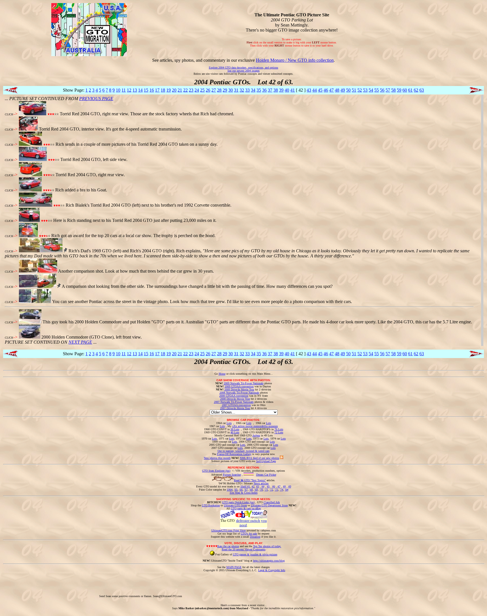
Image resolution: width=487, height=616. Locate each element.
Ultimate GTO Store (235, 505)
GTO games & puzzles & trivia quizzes (255, 554)
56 (382, 90)
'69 (256, 489)
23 (191, 90)
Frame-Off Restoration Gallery (234, 454)
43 (309, 90)
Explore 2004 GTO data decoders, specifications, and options (243, 67)
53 (365, 90)
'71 (266, 489)
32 (242, 90)
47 (331, 90)
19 (168, 90)
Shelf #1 (245, 486)
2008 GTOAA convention (233, 395)
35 (258, 90)
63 (421, 90)
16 (151, 90)
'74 (281, 489)
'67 (246, 489)
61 (410, 90)
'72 (271, 489)
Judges (256, 435)
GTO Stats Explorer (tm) (216, 470)
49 (342, 90)
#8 (284, 486)
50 (348, 90)
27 (213, 90)
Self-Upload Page (266, 461)
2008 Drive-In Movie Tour (235, 398)
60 (404, 90)
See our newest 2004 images (243, 70)
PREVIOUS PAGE (96, 98)
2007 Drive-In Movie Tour (235, 408)
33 (247, 90)
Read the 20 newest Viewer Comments (243, 549)
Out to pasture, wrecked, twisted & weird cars (243, 450)
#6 (273, 486)
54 (371, 90)
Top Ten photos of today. (267, 546)
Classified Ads (272, 502)
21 (180, 90)
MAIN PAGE (234, 567)
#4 (263, 486)
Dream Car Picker (266, 474)
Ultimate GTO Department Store (269, 505)
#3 (257, 486)
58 (393, 90)
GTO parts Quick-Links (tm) (238, 502)
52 (359, 90)
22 (185, 90)
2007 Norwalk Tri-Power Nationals (234, 401)
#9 (289, 486)
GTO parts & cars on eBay (246, 508)
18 (163, 90)
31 (236, 90)
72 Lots (279, 432)
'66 (241, 489)
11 (123, 90)
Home (222, 373)
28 (219, 90)
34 (253, 90)
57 (388, 90)
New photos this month (217, 458)
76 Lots (279, 429)
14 (140, 90)
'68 (251, 489)
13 (134, 90)
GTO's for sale (249, 533)
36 (264, 90)
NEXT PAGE (80, 342)
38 (275, 90)
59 (399, 90)
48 (337, 90)
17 (157, 90)
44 (314, 90)
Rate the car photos (228, 546)
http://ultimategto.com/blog (269, 560)
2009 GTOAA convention (239, 386)
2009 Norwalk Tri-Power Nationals (244, 383)
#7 (279, 486)
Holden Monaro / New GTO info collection (295, 60)
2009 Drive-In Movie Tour (239, 389)
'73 (276, 489)
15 (146, 90)
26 (208, 90)
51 (354, 90)
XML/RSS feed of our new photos (259, 458)
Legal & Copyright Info (271, 570)
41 (292, 90)
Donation (255, 536)
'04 (286, 489)
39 (281, 90)
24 (196, 90)
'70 (261, 489)
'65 (236, 489)
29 (225, 90)
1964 (230, 489)
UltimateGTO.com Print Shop (228, 530)
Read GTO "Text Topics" (250, 480)
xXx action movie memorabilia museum (255, 426)
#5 (268, 486)
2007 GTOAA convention (236, 405)
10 (118, 90)
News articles (261, 483)
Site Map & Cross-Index (244, 492)
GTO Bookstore (211, 505)
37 (270, 90)
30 (230, 90)
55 (376, 90)
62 (416, 90)
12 (129, 90)
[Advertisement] (285, 584)
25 (202, 90)
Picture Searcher (232, 474)
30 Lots (235, 429)
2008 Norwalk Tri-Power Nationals (239, 392)
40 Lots (235, 432)
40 (287, 90)
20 (174, 90)
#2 (253, 486)
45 (320, 90)
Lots (229, 423)
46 (326, 90)
